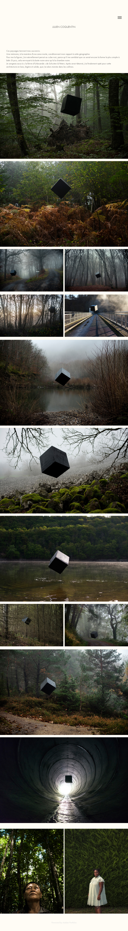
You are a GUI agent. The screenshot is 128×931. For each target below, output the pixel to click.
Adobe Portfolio (69, 922)
